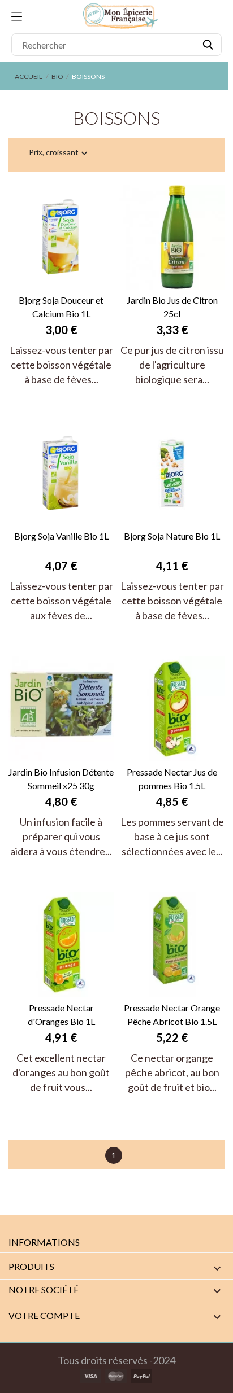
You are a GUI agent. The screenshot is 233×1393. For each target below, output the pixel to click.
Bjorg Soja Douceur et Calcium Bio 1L (61, 307)
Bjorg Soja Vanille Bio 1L (61, 536)
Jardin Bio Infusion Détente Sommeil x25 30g (61, 778)
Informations (44, 1242)
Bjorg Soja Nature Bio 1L (172, 536)
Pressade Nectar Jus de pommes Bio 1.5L (172, 778)
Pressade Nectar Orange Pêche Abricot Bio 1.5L (172, 1014)
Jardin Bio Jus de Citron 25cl (172, 307)
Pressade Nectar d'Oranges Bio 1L (61, 1014)
